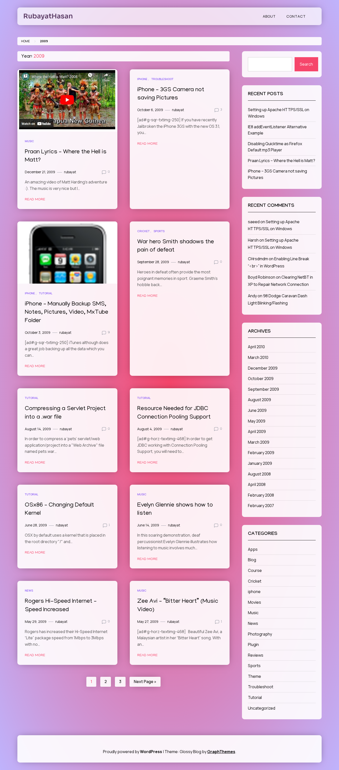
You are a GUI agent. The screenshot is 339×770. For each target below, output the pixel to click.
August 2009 (259, 399)
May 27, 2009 (147, 621)
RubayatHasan (48, 16)
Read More (35, 200)
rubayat (70, 172)
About (269, 16)
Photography (260, 634)
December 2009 (262, 368)
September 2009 (263, 389)
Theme (254, 676)
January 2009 (260, 463)
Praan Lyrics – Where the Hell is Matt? (281, 160)
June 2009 (257, 410)
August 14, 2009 (38, 429)
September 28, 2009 (153, 262)
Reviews (255, 655)
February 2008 (261, 495)
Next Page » (145, 681)
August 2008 (259, 474)
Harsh (253, 240)
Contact (296, 16)
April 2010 (256, 346)
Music (29, 141)
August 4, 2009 (149, 429)
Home (25, 41)
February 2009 (261, 452)
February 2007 (261, 505)
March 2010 (258, 357)
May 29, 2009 (35, 621)
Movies (254, 602)
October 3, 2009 (37, 332)
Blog (252, 559)
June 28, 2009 (36, 525)
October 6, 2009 (150, 110)
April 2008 (257, 484)
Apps (253, 549)
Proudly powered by (132, 751)
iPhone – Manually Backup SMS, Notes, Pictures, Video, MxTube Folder (66, 312)
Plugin (253, 644)
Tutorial (45, 293)
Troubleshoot (162, 79)
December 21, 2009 (40, 172)
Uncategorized (261, 708)
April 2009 (257, 431)
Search (306, 64)
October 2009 (260, 378)
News (29, 590)
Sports (159, 231)
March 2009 (258, 442)
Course (255, 570)
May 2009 (256, 421)
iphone (142, 79)
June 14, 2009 (148, 525)
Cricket (143, 231)
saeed (254, 221)
